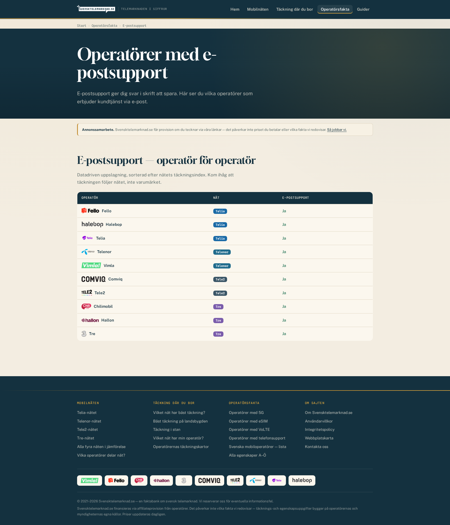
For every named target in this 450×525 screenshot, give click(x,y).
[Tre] (184, 480)
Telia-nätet (87, 412)
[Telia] (277, 480)
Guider (363, 9)
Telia (100, 238)
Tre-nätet (85, 438)
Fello (106, 211)
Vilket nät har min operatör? (178, 438)
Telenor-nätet (89, 421)
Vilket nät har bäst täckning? (179, 412)
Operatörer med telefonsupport (257, 438)
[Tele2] (235, 480)
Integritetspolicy (320, 429)
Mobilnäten (257, 9)
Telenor (104, 251)
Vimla (109, 265)
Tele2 (100, 293)
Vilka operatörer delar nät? (101, 455)
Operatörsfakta (335, 9)
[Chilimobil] (139, 480)
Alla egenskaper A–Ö (247, 455)
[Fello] (116, 480)
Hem (234, 9)
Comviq (115, 279)
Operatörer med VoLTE (249, 429)
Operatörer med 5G (246, 412)
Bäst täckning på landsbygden (180, 421)
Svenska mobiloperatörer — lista (257, 446)
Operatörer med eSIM (248, 421)
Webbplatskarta (319, 438)
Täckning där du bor (294, 9)
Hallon (107, 320)
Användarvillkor (319, 421)
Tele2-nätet (87, 429)
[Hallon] (161, 480)
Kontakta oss (316, 446)
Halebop (114, 224)
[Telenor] (255, 480)
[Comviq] (209, 480)
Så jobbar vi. (337, 129)
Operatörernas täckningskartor (181, 446)
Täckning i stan (166, 429)
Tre (92, 333)
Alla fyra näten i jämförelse (101, 446)
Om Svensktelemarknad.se (328, 412)
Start (81, 26)
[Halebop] (302, 480)
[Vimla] (89, 480)
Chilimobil (103, 306)
